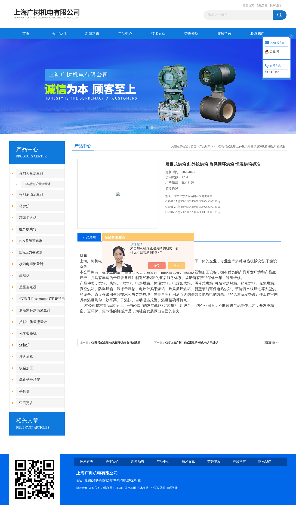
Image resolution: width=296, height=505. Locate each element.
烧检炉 (24, 345)
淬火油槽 (26, 356)
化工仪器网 (158, 487)
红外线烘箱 (28, 229)
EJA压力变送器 (31, 252)
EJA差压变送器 (31, 241)
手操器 (24, 391)
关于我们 (59, 33)
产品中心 (125, 33)
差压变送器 (28, 287)
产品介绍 (89, 237)
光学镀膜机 (28, 333)
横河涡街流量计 (31, 194)
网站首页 (86, 461)
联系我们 (275, 5)
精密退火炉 (28, 218)
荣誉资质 (191, 33)
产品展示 (204, 146)
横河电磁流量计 (31, 264)
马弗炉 (24, 206)
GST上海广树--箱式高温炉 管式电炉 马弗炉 (191, 342)
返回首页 (248, 5)
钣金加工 (26, 368)
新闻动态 (92, 33)
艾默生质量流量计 (33, 322)
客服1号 (274, 51)
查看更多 (26, 403)
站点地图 (130, 487)
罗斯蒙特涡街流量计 (34, 310)
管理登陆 (172, 487)
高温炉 (24, 275)
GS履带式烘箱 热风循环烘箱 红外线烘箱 (116, 342)
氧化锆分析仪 (29, 380)
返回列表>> (271, 342)
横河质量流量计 (31, 174)
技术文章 (158, 33)
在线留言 (261, 5)
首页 (25, 33)
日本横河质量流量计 (36, 184)
